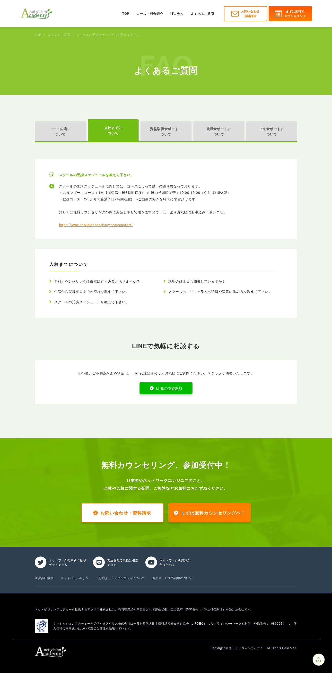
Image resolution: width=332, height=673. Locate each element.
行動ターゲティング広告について (122, 578)
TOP (125, 13)
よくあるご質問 (202, 13)
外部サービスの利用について (172, 578)
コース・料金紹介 (150, 13)
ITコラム (176, 13)
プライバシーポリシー (76, 578)
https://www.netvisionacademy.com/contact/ (96, 224)
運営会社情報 (44, 578)
